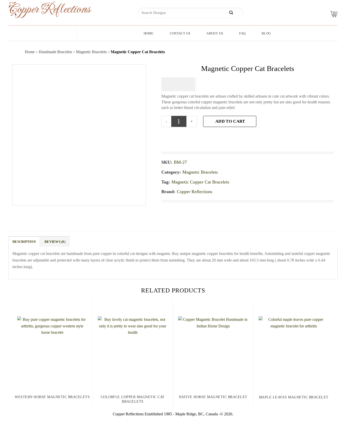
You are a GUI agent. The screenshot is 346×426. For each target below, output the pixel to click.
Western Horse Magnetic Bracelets (52, 397)
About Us (214, 33)
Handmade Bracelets (55, 52)
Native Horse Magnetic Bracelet (213, 397)
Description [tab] (24, 242)
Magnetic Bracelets (91, 52)
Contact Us (180, 33)
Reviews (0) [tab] (55, 242)
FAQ (242, 33)
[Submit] (231, 12)
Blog (266, 33)
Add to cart (230, 121)
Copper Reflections (41, 9)
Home (148, 33)
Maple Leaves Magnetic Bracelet (294, 397)
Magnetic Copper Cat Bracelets (200, 181)
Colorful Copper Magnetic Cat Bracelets (133, 399)
